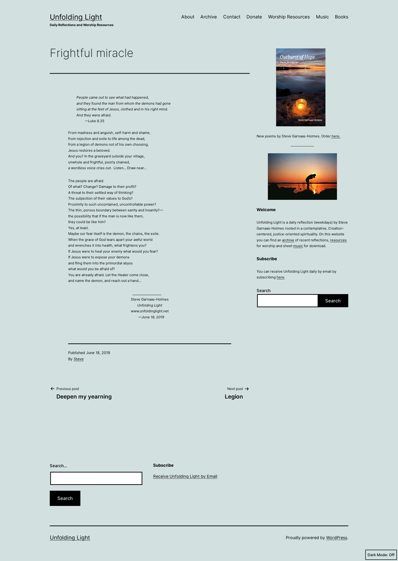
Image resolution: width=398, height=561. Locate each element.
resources (338, 240)
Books (341, 17)
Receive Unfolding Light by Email (185, 476)
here (280, 277)
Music (322, 17)
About (187, 17)
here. (335, 136)
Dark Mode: (378, 554)
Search (264, 290)
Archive (208, 17)
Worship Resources (289, 17)
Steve (79, 359)
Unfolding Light (76, 16)
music (298, 246)
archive (288, 240)
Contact (231, 17)
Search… (58, 465)
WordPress (336, 537)
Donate (254, 17)
